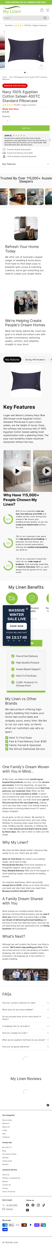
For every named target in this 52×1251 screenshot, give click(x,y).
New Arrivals (7, 1120)
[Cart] (42, 10)
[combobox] (26, 18)
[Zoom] (41, 65)
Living (4, 1130)
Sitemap (5, 1158)
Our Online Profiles (9, 1154)
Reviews (5, 1164)
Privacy (5, 1188)
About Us (5, 1175)
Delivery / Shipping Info (11, 1178)
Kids (4, 1134)
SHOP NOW (16, 626)
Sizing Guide (7, 1161)
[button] (2, 140)
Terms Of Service (8, 1192)
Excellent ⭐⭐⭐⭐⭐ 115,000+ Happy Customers (26, 25)
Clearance (6, 1137)
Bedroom (5, 1123)
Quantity (6, 116)
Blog (4, 1151)
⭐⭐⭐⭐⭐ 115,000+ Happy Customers (19, 105)
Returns (5, 1181)
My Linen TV (7, 1147)
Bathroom (6, 1127)
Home (4, 77)
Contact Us (6, 1185)
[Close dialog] (27, 608)
